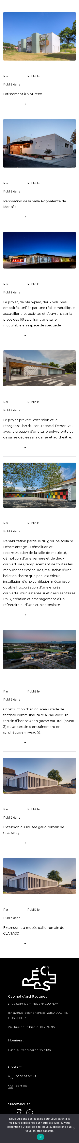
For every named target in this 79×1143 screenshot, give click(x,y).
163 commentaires (56, 292)
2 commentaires (55, 817)
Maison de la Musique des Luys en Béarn (38, 276)
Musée (9, 801)
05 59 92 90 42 (26, 1076)
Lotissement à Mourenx (23, 68)
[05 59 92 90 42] (10, 1076)
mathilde (17, 76)
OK (41, 1137)
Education (30, 84)
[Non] (74, 1128)
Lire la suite (13, 104)
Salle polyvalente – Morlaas (26, 175)
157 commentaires (56, 410)
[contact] (10, 1086)
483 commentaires (57, 84)
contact (21, 1085)
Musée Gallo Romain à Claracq (29, 902)
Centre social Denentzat (24, 394)
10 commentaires (56, 531)
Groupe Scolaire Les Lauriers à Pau (33, 515)
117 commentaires (56, 191)
